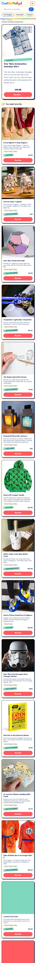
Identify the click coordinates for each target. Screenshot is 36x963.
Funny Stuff (20, 15)
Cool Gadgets (7, 15)
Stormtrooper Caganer (12, 202)
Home (3, 20)
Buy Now (18, 160)
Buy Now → (18, 95)
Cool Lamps (10, 448)
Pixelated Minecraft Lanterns (15, 436)
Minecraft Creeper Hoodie (13, 495)
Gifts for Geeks (11, 214)
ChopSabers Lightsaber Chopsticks (17, 320)
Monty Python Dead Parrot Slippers (17, 615)
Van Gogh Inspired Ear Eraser (15, 377)
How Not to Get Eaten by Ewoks (16, 735)
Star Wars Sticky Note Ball (14, 261)
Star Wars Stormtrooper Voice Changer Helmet (15, 675)
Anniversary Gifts (12, 569)
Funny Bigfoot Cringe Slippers (15, 143)
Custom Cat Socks (10, 917)
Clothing (9, 20)
